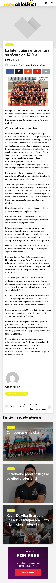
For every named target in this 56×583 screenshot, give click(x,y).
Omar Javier (13, 65)
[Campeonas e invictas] (28, 441)
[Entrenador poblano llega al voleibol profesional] (28, 483)
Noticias (9, 45)
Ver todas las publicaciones (16, 394)
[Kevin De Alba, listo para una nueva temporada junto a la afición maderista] (28, 524)
